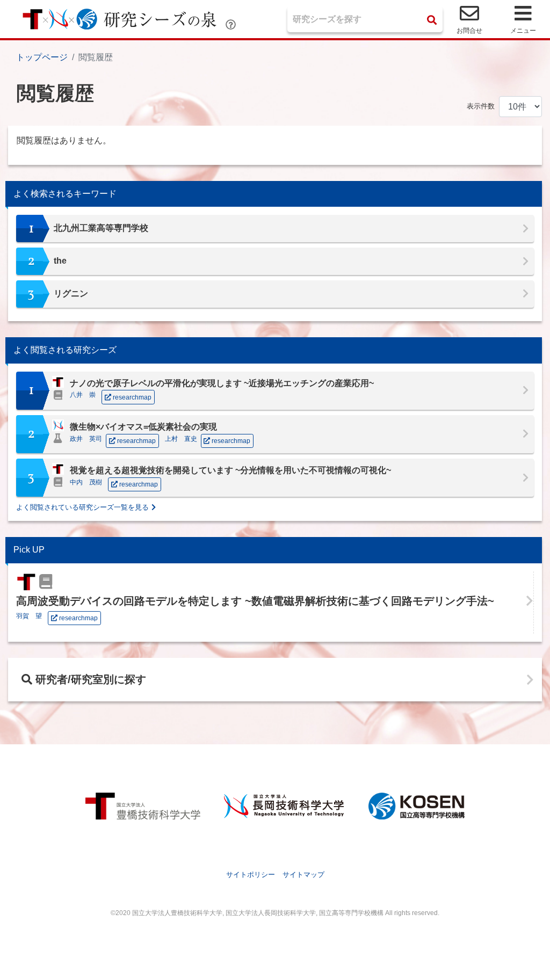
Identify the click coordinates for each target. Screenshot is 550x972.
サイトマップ (303, 875)
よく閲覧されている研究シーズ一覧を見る (82, 507)
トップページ (42, 57)
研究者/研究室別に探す (89, 679)
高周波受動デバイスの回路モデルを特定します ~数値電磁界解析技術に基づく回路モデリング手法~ (255, 601)
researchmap (77, 618)
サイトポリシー (250, 875)
